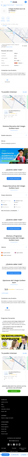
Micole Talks (4, 411)
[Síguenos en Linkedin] (8, 444)
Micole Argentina (4, 426)
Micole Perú (3, 431)
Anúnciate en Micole (5, 409)
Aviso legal (3, 448)
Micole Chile (3, 429)
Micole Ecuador (4, 433)
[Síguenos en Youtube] (19, 444)
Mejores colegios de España (7, 418)
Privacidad (14, 448)
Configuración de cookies (22, 449)
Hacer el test (14, 391)
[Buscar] (26, 2)
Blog (2, 404)
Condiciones (3, 451)
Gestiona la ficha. (9, 46)
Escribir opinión (5, 293)
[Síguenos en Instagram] (17, 444)
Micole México (4, 424)
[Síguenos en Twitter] (11, 444)
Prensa (2, 406)
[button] (14, 135)
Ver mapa (5, 25)
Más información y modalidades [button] (9, 210)
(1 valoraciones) (19, 289)
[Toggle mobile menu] (2, 2)
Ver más (25, 92)
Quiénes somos (4, 402)
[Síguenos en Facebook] (14, 444)
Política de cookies (14, 451)
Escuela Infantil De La (14, 111)
